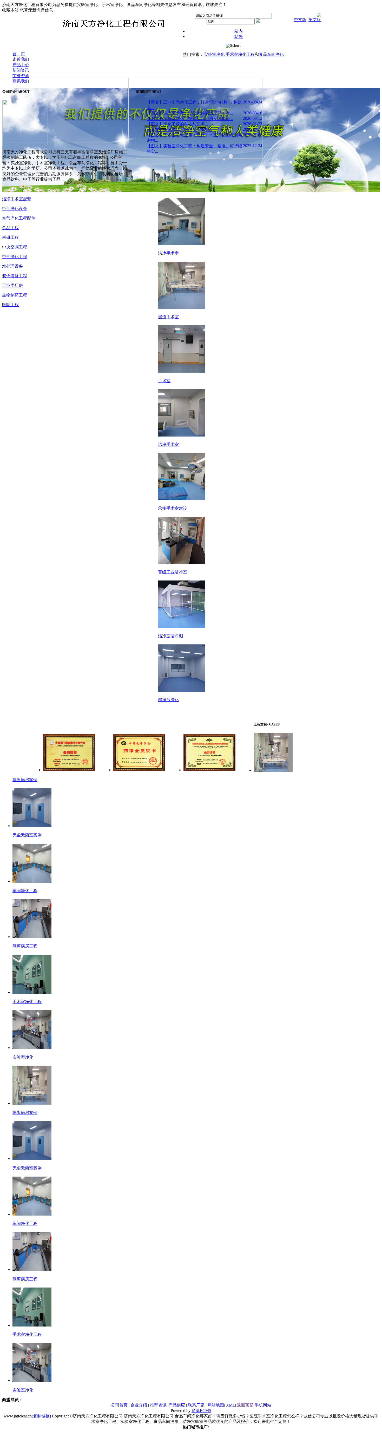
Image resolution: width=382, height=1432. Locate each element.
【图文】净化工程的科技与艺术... (177, 124)
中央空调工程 (14, 247)
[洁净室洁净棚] (181, 626)
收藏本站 (10, 10)
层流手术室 (168, 317)
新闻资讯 (20, 70)
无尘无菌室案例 (27, 835)
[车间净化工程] (31, 881)
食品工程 (10, 228)
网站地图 (215, 1405)
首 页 (18, 54)
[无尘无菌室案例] (31, 825)
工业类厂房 (12, 285)
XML (230, 1405)
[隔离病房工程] (31, 936)
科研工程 (10, 237)
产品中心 (20, 65)
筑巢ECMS (201, 1410)
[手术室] (181, 371)
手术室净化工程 (240, 54)
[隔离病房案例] (273, 770)
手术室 (164, 381)
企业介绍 (138, 1405)
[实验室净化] (31, 1047)
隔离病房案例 (24, 779)
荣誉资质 (20, 76)
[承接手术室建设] (181, 499)
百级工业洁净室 (172, 572)
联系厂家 (196, 1405)
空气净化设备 (14, 208)
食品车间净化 (271, 54)
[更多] (7, 82)
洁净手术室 (168, 253)
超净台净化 (168, 699)
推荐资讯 (158, 1405)
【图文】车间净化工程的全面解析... (179, 129)
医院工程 (10, 304)
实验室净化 (214, 54)
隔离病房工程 (24, 946)
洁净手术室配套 (16, 199)
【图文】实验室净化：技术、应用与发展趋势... (190, 118)
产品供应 (176, 1405)
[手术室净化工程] (31, 992)
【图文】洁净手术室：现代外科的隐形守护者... (190, 113)
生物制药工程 (14, 295)
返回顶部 (245, 1405)
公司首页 (119, 1405)
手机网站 (263, 1405)
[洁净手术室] (181, 243)
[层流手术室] (181, 307)
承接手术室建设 (172, 508)
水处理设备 (12, 266)
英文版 (314, 19)
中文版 (300, 19)
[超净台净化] (181, 690)
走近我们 (20, 59)
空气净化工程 (14, 256)
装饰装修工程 (14, 276)
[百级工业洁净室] (181, 562)
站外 (238, 36)
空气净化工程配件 (18, 218)
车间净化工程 (24, 890)
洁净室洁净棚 (170, 636)
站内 (238, 31)
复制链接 (41, 1416)
